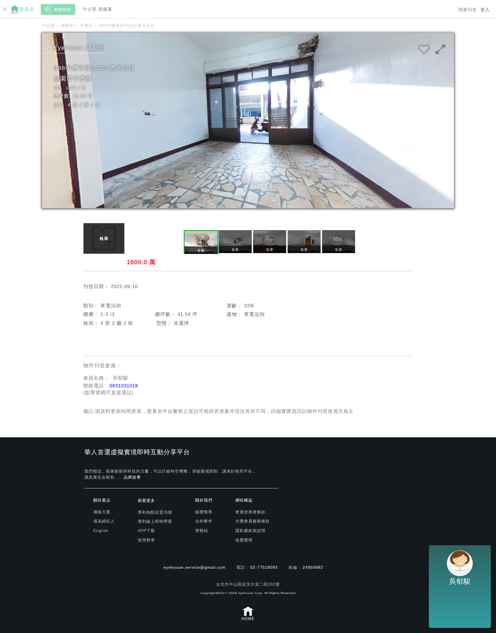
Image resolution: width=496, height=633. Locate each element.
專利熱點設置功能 (155, 512)
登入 (485, 9)
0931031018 (123, 386)
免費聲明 (244, 540)
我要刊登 (467, 9)
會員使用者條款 (250, 512)
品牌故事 (132, 477)
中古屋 (89, 9)
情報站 (201, 530)
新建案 (105, 9)
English (100, 530)
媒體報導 (203, 512)
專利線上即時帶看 (155, 521)
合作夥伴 (203, 521)
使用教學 (146, 540)
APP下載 (146, 530)
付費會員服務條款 (252, 521)
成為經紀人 (104, 521)
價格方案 (102, 512)
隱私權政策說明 (250, 530)
